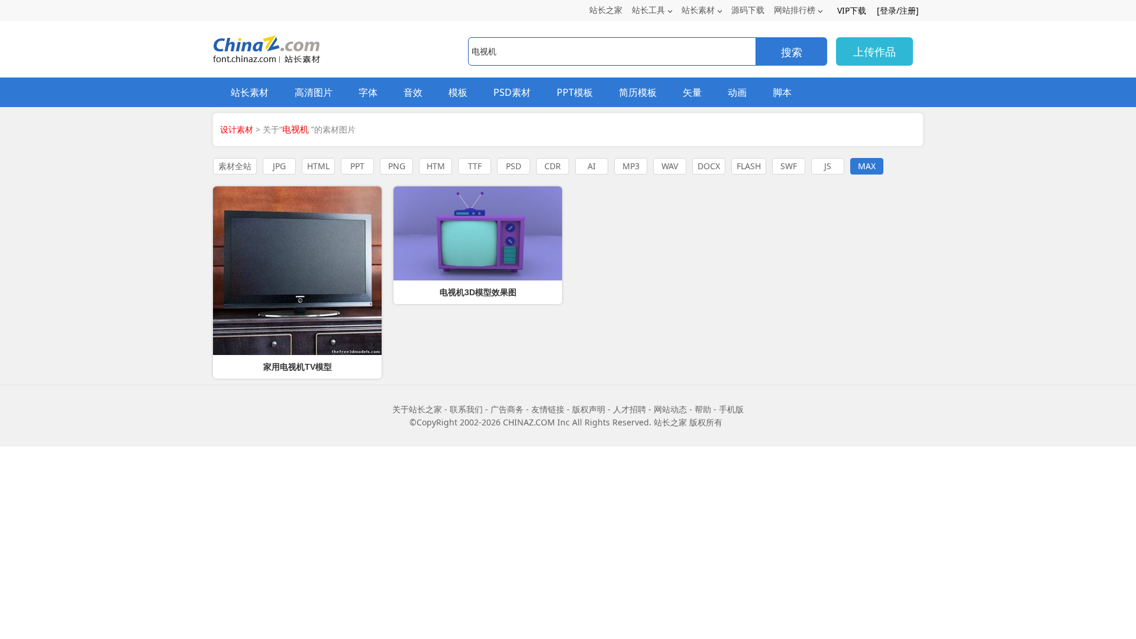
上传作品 (874, 51)
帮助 (703, 409)
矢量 (692, 92)
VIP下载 (851, 10)
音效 (413, 92)
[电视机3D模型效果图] (477, 233)
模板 (457, 92)
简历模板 (638, 92)
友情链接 (547, 409)
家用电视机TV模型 (297, 367)
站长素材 (698, 9)
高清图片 (314, 92)
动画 (737, 92)
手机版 (731, 409)
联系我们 (466, 409)
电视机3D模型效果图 (478, 292)
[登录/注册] (898, 10)
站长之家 (605, 9)
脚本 (782, 92)
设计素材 (236, 129)
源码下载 (747, 9)
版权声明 (588, 409)
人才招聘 (629, 409)
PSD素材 (512, 92)
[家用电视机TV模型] (297, 270)
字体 (368, 92)
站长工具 (648, 9)
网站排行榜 (794, 9)
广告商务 (507, 409)
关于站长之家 (417, 409)
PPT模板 (575, 92)
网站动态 (670, 409)
